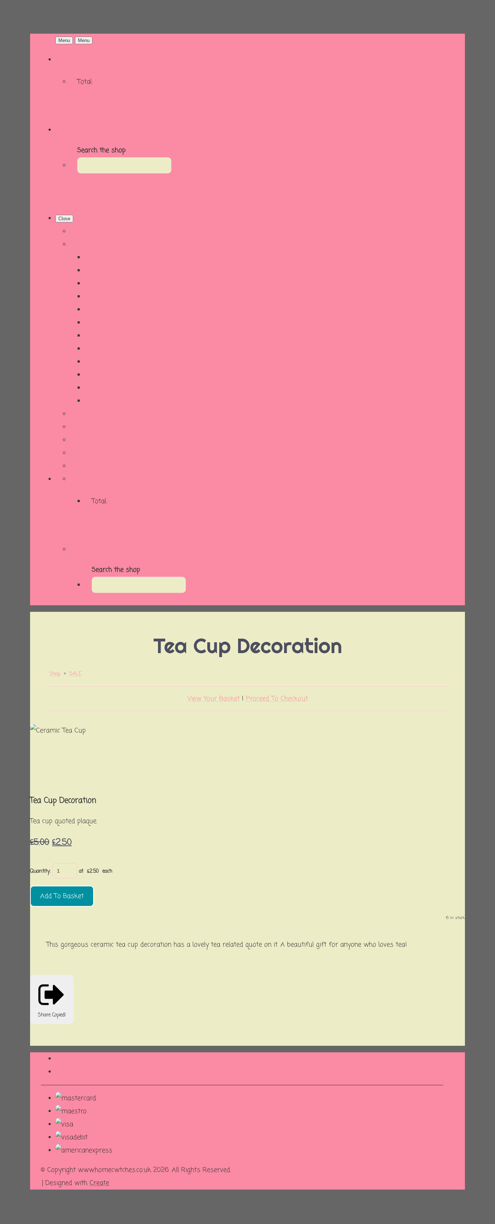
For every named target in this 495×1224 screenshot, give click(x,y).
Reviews (82, 427)
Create (99, 1183)
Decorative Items (109, 349)
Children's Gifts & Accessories (129, 310)
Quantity (40, 871)
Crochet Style (104, 336)
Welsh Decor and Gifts (118, 271)
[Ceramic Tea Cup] (43, 756)
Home (78, 231)
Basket (80, 98)
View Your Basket (213, 699)
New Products (105, 257)
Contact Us (86, 414)
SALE (92, 375)
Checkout (83, 111)
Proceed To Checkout (277, 699)
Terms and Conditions (102, 453)
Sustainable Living (111, 401)
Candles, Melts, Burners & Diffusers (138, 284)
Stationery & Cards (112, 388)
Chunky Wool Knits (113, 297)
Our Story (85, 440)
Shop (77, 244)
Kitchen (95, 362)
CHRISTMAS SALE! (112, 323)
